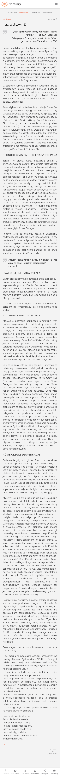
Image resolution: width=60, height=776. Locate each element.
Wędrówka (47, 12)
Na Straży (23, 12)
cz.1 (5, 744)
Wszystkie (12, 12)
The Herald (35, 12)
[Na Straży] (11, 4)
